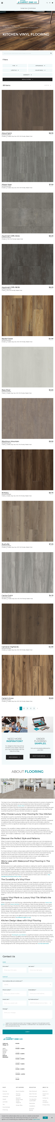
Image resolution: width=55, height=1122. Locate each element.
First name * (6, 966)
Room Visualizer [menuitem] (20, 1091)
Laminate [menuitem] (5, 1101)
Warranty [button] (26, 74)
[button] (47, 2)
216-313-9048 (32, 8)
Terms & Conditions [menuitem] (45, 1101)
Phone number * (7, 989)
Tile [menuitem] (4, 1104)
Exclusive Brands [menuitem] (31, 1109)
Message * (5, 1008)
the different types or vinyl (23, 917)
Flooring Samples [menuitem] (18, 1094)
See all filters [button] (26, 79)
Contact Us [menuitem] (45, 1098)
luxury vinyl (21, 805)
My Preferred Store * (33, 999)
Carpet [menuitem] (4, 1099)
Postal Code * (6, 999)
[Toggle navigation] (2, 3)
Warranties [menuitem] (32, 1103)
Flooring (13, 26)
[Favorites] (49, 2)
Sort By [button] (46, 85)
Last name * (31, 966)
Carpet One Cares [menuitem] (46, 1094)
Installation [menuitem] (32, 1106)
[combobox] (26, 53)
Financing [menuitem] (5, 1109)
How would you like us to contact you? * (12, 981)
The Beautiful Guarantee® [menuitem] (32, 1100)
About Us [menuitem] (45, 1091)
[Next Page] (37, 708)
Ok (45, 1117)
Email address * (32, 989)
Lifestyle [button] (14, 70)
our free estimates (43, 943)
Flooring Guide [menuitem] (33, 1096)
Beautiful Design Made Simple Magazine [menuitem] (19, 1100)
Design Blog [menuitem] (19, 1105)
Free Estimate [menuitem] (6, 1107)
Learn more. (36, 1119)
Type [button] (13, 65)
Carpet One (6, 26)
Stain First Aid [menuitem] (32, 1094)
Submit (27, 1031)
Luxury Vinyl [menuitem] (6, 1094)
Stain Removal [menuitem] (33, 1091)
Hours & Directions (5, 1056)
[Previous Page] (17, 708)
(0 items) (52, 2)
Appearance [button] (39, 65)
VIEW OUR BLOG (13, 757)
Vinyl (18, 26)
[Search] (51, 53)
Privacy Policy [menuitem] (46, 1105)
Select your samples (39, 756)
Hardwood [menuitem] (5, 1096)
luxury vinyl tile (14, 904)
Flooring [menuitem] (5, 1091)
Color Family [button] (39, 70)
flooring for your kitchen (19, 935)
